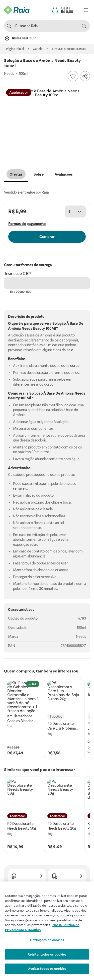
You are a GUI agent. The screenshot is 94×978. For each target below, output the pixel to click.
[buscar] (84, 26)
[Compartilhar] (85, 76)
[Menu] (86, 10)
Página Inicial (15, 49)
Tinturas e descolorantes (69, 49)
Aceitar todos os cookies (47, 969)
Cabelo (38, 49)
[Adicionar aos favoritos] (73, 76)
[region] (47, 929)
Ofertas (16, 174)
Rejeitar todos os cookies (47, 954)
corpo (74, 366)
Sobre (39, 174)
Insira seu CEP (18, 273)
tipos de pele (63, 350)
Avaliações (64, 174)
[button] (47, 124)
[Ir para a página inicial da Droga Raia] (17, 10)
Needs (81, 637)
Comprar (47, 237)
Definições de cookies (47, 940)
